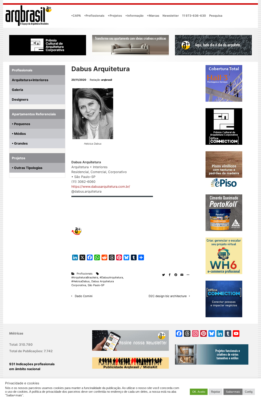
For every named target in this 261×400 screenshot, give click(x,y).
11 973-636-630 (194, 15)
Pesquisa (215, 15)
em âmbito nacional (24, 369)
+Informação (134, 15)
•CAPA (76, 15)
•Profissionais (94, 15)
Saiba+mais (233, 391)
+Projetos (115, 15)
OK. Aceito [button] (198, 391)
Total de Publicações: (26, 351)
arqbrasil (106, 79)
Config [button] (248, 391)
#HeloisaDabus (80, 281)
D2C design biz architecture (168, 296)
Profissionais (85, 273)
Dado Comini (83, 296)
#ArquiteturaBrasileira (84, 277)
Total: (14, 344)
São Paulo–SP (96, 285)
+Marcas (153, 15)
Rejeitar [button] (215, 391)
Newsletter (171, 15)
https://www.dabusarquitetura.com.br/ (100, 186)
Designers (20, 99)
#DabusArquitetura (111, 277)
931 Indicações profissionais (32, 364)
